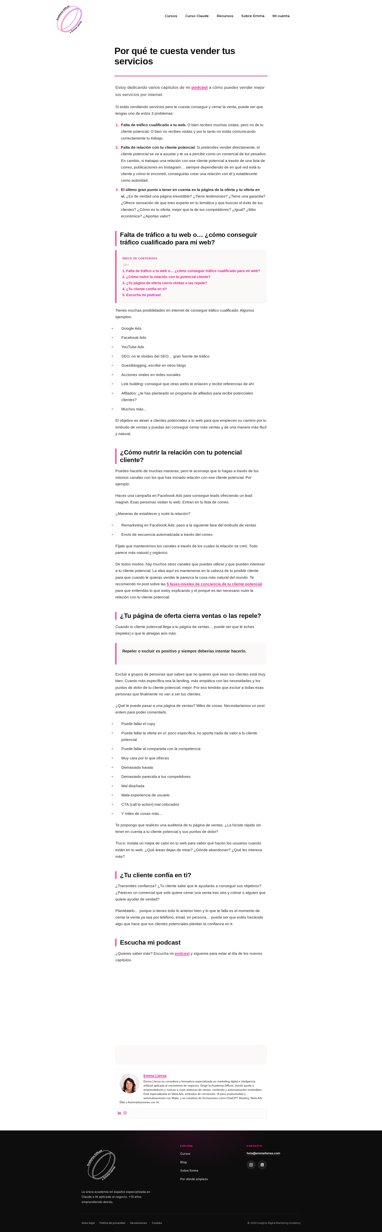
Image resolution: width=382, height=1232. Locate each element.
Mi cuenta (280, 16)
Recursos (225, 16)
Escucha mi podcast (143, 295)
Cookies (157, 1222)
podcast (199, 87)
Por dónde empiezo (194, 1179)
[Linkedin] (119, 1113)
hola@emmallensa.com (263, 1153)
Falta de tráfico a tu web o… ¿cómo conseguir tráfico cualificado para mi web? (193, 271)
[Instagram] (125, 1113)
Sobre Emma (252, 16)
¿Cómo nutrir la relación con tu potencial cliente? (168, 277)
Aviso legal (88, 1222)
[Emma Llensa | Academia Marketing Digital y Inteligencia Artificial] (70, 18)
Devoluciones (138, 1222)
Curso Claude (197, 16)
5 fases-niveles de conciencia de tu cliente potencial (214, 584)
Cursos (171, 16)
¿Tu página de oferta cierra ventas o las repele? (166, 283)
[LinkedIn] (262, 1164)
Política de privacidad (112, 1222)
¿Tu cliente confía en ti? (146, 289)
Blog (183, 1162)
